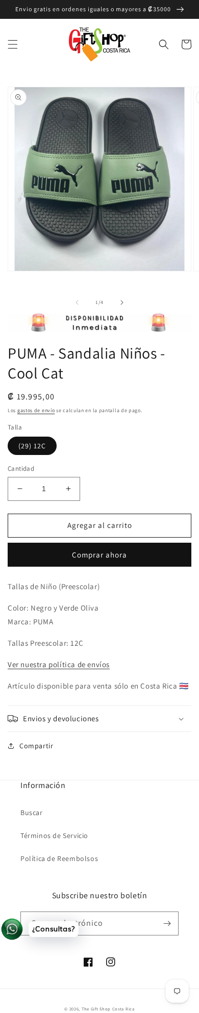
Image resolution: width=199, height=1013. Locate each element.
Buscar (31, 812)
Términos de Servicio (54, 835)
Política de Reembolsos (59, 858)
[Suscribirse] (167, 923)
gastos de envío (36, 410)
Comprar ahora (99, 555)
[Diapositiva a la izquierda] (77, 302)
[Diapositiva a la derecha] (122, 302)
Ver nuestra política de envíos (59, 664)
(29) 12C (32, 445)
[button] (13, 44)
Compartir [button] (36, 745)
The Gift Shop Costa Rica (108, 1008)
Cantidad (21, 468)
